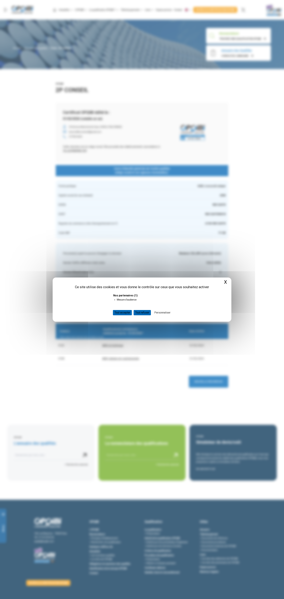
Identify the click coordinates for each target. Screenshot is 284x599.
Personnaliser (162, 312)
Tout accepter (122, 312)
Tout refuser (142, 312)
